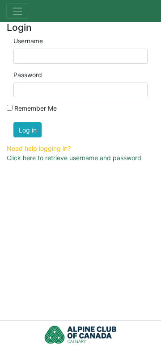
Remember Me (35, 108)
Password (27, 75)
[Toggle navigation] (17, 11)
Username (28, 41)
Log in (28, 130)
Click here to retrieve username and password (74, 158)
